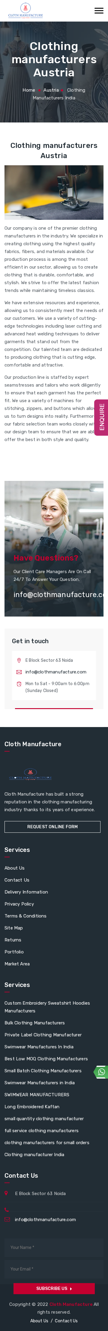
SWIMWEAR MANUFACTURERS (36, 1094)
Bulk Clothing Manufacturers (34, 1023)
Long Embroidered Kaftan (32, 1106)
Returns (12, 940)
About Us (14, 868)
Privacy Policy (19, 904)
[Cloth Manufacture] (25, 10)
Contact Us (16, 880)
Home (28, 90)
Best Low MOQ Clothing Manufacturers (46, 1059)
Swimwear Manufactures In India (39, 1047)
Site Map (13, 928)
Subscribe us (51, 1288)
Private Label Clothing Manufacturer (43, 1035)
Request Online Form (52, 826)
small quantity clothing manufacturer (44, 1118)
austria (51, 90)
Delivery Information (26, 892)
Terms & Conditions (25, 916)
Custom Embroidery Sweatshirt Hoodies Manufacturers (47, 1007)
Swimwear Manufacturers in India (39, 1082)
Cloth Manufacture (72, 1304)
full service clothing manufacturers (41, 1130)
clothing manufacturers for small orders (46, 1142)
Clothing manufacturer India (34, 1154)
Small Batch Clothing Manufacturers (43, 1070)
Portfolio (14, 952)
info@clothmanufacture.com (56, 672)
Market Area (17, 964)
